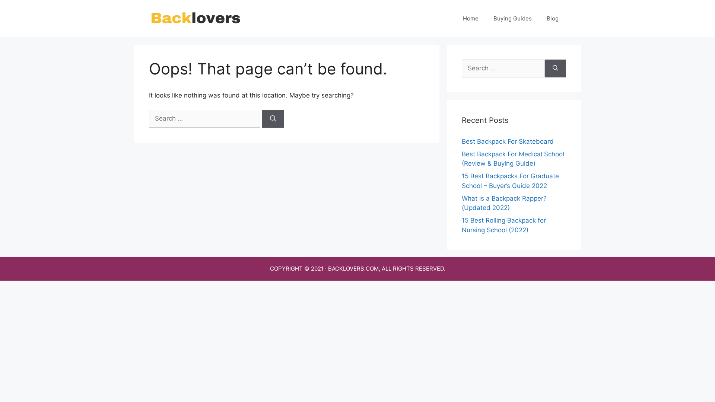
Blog (553, 18)
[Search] (273, 119)
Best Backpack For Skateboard (508, 141)
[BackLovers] (195, 18)
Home (471, 18)
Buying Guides (512, 18)
